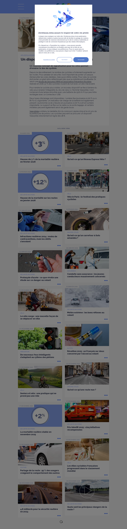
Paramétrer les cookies (49, 59)
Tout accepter (81, 59)
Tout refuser (64, 59)
